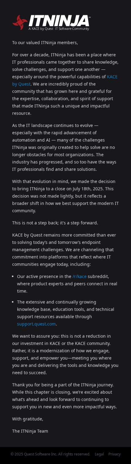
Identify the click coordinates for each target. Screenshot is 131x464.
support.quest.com (36, 324)
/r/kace (80, 276)
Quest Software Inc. (40, 454)
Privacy (114, 454)
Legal (99, 454)
